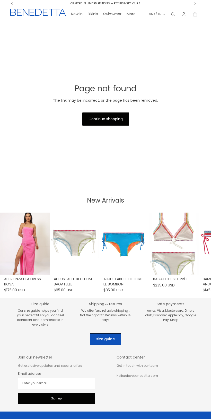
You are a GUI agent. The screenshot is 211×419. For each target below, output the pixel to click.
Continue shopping (106, 118)
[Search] (173, 14)
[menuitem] (131, 14)
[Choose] (41, 267)
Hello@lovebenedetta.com (137, 375)
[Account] (183, 14)
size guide (105, 339)
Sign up (56, 398)
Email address (29, 374)
